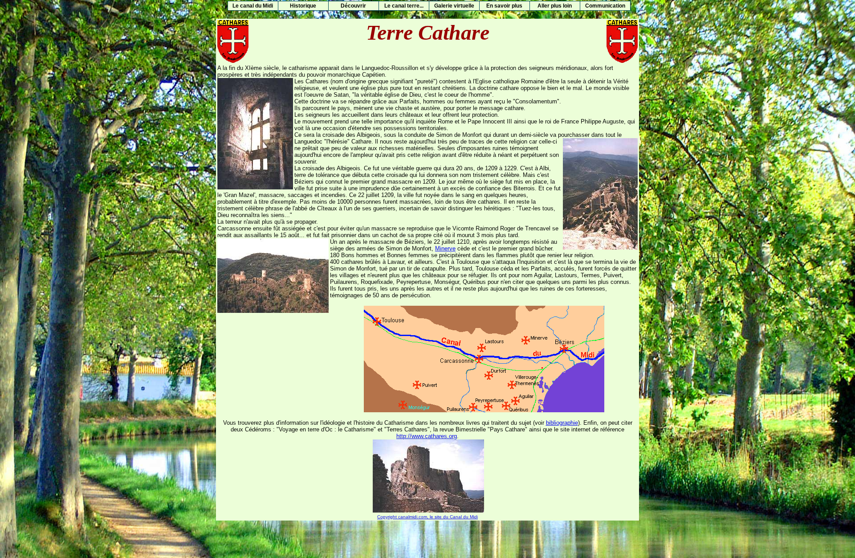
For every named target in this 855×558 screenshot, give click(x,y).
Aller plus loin (554, 6)
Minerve (445, 248)
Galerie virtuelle (454, 6)
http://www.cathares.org (426, 436)
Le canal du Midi (252, 6)
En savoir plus (504, 6)
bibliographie (562, 422)
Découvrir (353, 6)
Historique (303, 6)
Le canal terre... (403, 6)
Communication (605, 6)
